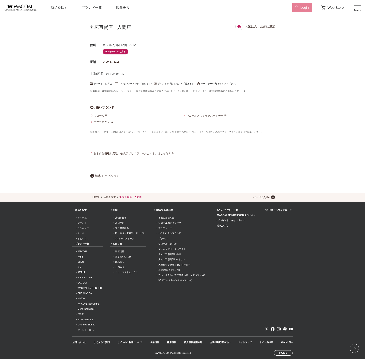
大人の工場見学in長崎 (169, 254)
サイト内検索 (266, 342)
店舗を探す (109, 197)
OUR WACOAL (85, 293)
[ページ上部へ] (354, 348)
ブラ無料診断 (122, 228)
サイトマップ (245, 342)
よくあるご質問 (102, 342)
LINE (285, 329)
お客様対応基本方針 (220, 342)
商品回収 (119, 262)
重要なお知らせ (123, 256)
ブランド (82, 223)
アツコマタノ (102, 122)
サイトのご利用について (130, 342)
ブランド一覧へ (86, 330)
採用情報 (171, 342)
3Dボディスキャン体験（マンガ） (175, 280)
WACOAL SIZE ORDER (90, 288)
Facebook (273, 329)
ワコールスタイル (167, 243)
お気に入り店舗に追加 (260, 26)
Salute (81, 262)
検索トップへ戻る (107, 176)
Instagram (279, 329)
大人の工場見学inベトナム (171, 259)
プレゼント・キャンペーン (231, 220)
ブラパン (162, 238)
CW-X (81, 314)
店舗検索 (122, 7)
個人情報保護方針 (193, 342)
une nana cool (85, 277)
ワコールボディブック (169, 223)
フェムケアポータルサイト (172, 249)
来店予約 (119, 223)
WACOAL (82, 251)
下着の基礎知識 (166, 217)
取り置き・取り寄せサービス (130, 233)
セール (81, 233)
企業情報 (154, 342)
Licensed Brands (86, 324)
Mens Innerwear (86, 309)
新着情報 (119, 251)
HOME (96, 197)
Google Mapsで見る (115, 51)
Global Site (287, 342)
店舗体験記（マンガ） (169, 270)
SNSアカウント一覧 (227, 210)
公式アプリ (223, 225)
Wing (80, 256)
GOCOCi (82, 282)
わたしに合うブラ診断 (169, 233)
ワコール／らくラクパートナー (205, 115)
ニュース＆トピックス (126, 272)
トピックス (83, 238)
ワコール (99, 115)
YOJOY (81, 298)
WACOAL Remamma (88, 303)
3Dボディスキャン (124, 238)
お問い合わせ (79, 342)
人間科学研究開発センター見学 (174, 264)
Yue (80, 267)
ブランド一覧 (91, 7)
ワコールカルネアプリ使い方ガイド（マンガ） (182, 275)
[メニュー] (357, 8)
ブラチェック (165, 228)
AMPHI (81, 272)
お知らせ (117, 243)
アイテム (82, 217)
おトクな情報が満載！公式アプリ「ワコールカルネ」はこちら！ (132, 153)
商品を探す (59, 7)
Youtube (291, 329)
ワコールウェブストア (280, 210)
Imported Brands (86, 319)
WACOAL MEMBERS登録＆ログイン (236, 215)
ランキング (83, 228)
